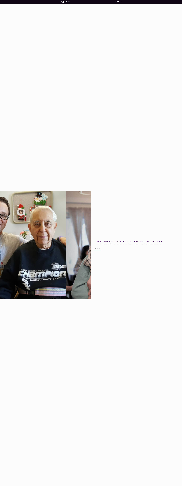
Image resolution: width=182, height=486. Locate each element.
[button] (1, 245)
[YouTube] (118, 1)
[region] (45, 245)
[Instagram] (117, 1)
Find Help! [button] (97, 248)
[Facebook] (115, 1)
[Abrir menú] (121, 2)
